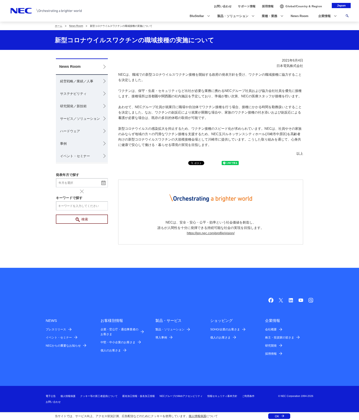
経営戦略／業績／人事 (76, 81)
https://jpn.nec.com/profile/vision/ (211, 233)
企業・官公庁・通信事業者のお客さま (119, 332)
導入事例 (161, 337)
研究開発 (271, 345)
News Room (76, 26)
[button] (198, 16)
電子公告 (51, 396)
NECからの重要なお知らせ (63, 345)
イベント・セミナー (75, 156)
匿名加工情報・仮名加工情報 (138, 396)
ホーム (58, 26)
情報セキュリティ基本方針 (222, 396)
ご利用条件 (248, 396)
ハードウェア (70, 131)
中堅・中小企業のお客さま (118, 342)
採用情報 (271, 353)
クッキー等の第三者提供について (99, 396)
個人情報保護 (197, 416)
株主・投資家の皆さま (279, 337)
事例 (63, 143)
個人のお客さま (111, 350)
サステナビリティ (73, 93)
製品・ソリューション (169, 329)
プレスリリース (56, 329)
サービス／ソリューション (80, 118)
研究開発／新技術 (73, 106)
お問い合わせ (53, 401)
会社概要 (271, 329)
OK (277, 416)
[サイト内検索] (347, 16)
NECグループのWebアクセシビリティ (181, 396)
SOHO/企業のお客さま (225, 329)
